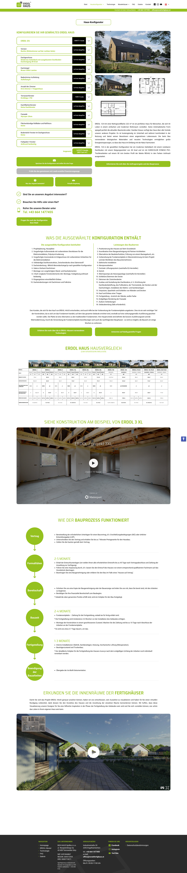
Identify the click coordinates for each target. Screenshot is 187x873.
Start (85, 4)
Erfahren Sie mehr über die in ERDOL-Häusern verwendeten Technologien (60, 331)
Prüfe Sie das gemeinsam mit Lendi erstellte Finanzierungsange (54, 171)
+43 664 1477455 (144, 10)
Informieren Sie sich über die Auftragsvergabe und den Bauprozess (132, 164)
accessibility (184, 439)
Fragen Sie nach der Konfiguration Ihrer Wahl (34, 221)
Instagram (116, 849)
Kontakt (148, 4)
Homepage (44, 845)
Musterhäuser (123, 4)
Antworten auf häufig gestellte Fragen (126, 332)
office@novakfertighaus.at (161, 10)
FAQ (133, 4)
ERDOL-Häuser (45, 848)
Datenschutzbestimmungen (138, 845)
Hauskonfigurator (96, 4)
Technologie (111, 4)
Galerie (140, 4)
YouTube (115, 853)
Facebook (115, 845)
